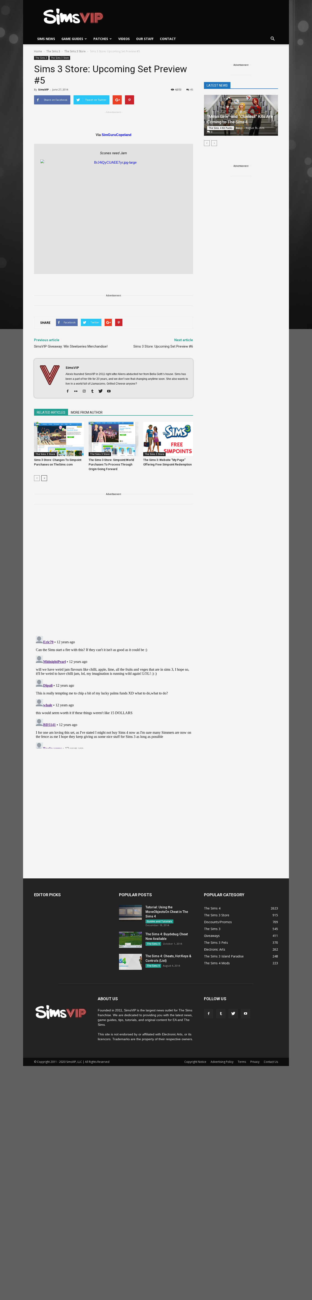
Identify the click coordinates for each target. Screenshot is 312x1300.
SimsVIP (43, 89)
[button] (272, 38)
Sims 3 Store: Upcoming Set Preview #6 (163, 346)
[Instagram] (86, 391)
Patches (100, 39)
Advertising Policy (222, 1062)
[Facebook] (69, 391)
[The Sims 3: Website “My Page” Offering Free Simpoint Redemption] (168, 439)
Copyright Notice (195, 1062)
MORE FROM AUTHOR (87, 412)
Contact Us (271, 1062)
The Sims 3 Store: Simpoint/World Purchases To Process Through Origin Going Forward (111, 464)
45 (191, 89)
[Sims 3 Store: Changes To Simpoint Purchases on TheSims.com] (59, 439)
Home (38, 51)
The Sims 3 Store (60, 57)
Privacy (254, 1062)
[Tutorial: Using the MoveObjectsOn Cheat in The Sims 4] (130, 913)
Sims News (46, 39)
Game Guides (72, 39)
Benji (239, 128)
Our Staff (144, 39)
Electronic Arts (214, 949)
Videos (124, 39)
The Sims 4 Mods (217, 963)
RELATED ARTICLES (51, 412)
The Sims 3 (41, 57)
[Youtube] (110, 391)
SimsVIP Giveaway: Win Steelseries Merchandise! (71, 346)
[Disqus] (113, 573)
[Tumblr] (94, 391)
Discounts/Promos (218, 922)
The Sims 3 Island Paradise (224, 956)
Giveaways (212, 935)
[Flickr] (77, 391)
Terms (242, 1062)
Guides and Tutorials (159, 921)
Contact (168, 39)
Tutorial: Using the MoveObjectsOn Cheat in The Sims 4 (166, 911)
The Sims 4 (153, 943)
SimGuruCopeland (116, 135)
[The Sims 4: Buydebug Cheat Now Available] (130, 940)
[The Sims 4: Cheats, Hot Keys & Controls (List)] (130, 962)
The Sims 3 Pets (216, 942)
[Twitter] (102, 391)
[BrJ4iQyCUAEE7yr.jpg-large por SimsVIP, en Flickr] (113, 214)
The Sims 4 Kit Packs (221, 128)
